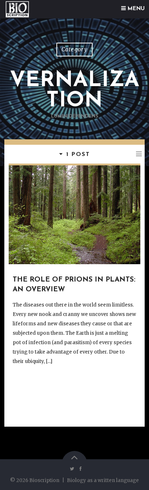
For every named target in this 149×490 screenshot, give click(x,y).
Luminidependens (74, 116)
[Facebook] (79, 469)
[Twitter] (72, 469)
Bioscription (44, 480)
